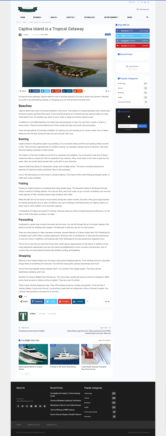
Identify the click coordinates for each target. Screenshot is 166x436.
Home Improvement (124, 102)
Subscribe (142, 126)
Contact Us (51, 425)
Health (54, 17)
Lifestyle (70, 17)
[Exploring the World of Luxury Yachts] (33, 354)
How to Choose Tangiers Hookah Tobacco (65, 414)
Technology (89, 17)
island (29, 96)
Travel (108, 34)
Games (120, 88)
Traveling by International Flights (32, 331)
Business (37, 17)
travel (25, 296)
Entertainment (111, 17)
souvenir (55, 291)
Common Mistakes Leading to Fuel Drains (65, 400)
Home (22, 17)
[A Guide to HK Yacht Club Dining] (64, 354)
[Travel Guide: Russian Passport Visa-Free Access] (96, 354)
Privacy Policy (33, 425)
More (129, 17)
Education (87, 416)
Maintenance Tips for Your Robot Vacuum (65, 405)
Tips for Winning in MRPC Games (62, 410)
